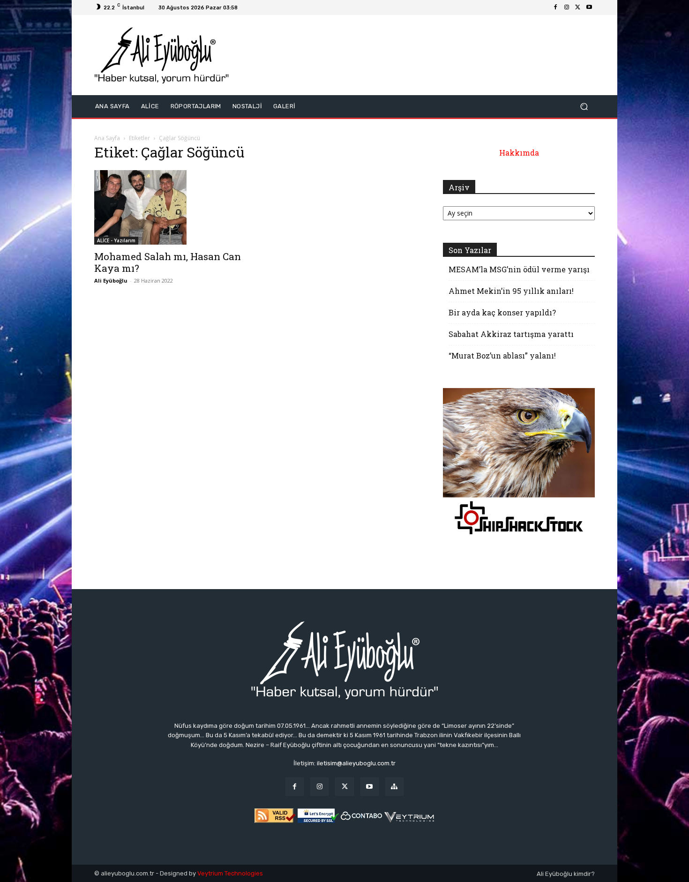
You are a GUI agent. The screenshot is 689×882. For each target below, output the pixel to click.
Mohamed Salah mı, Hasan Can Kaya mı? (167, 262)
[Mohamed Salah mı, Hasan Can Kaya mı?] (170, 207)
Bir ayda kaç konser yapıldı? (502, 312)
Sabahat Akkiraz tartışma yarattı (511, 334)
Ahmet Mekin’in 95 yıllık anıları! (511, 291)
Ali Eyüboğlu (110, 280)
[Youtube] (589, 7)
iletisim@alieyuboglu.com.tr (356, 763)
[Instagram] (566, 7)
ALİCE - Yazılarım (116, 240)
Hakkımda (519, 152)
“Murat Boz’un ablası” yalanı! (502, 355)
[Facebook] (555, 7)
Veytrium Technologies (230, 873)
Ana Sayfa (107, 138)
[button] (584, 106)
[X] (578, 7)
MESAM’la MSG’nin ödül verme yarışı (519, 269)
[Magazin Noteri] (394, 786)
